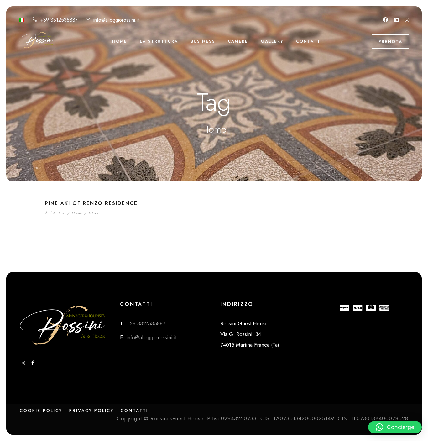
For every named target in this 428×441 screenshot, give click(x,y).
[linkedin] (396, 20)
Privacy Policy (91, 410)
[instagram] (407, 20)
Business (203, 41)
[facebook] (385, 20)
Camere (238, 41)
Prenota (390, 42)
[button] (395, 427)
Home (119, 41)
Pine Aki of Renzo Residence (91, 203)
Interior (95, 213)
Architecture (55, 213)
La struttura (159, 41)
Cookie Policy (41, 410)
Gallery (272, 41)
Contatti (309, 41)
